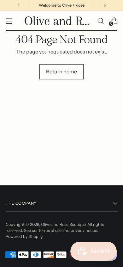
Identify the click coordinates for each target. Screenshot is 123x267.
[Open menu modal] (9, 20)
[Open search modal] (100, 20)
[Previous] (19, 5)
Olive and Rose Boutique (63, 224)
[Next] (105, 5)
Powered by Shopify (24, 236)
